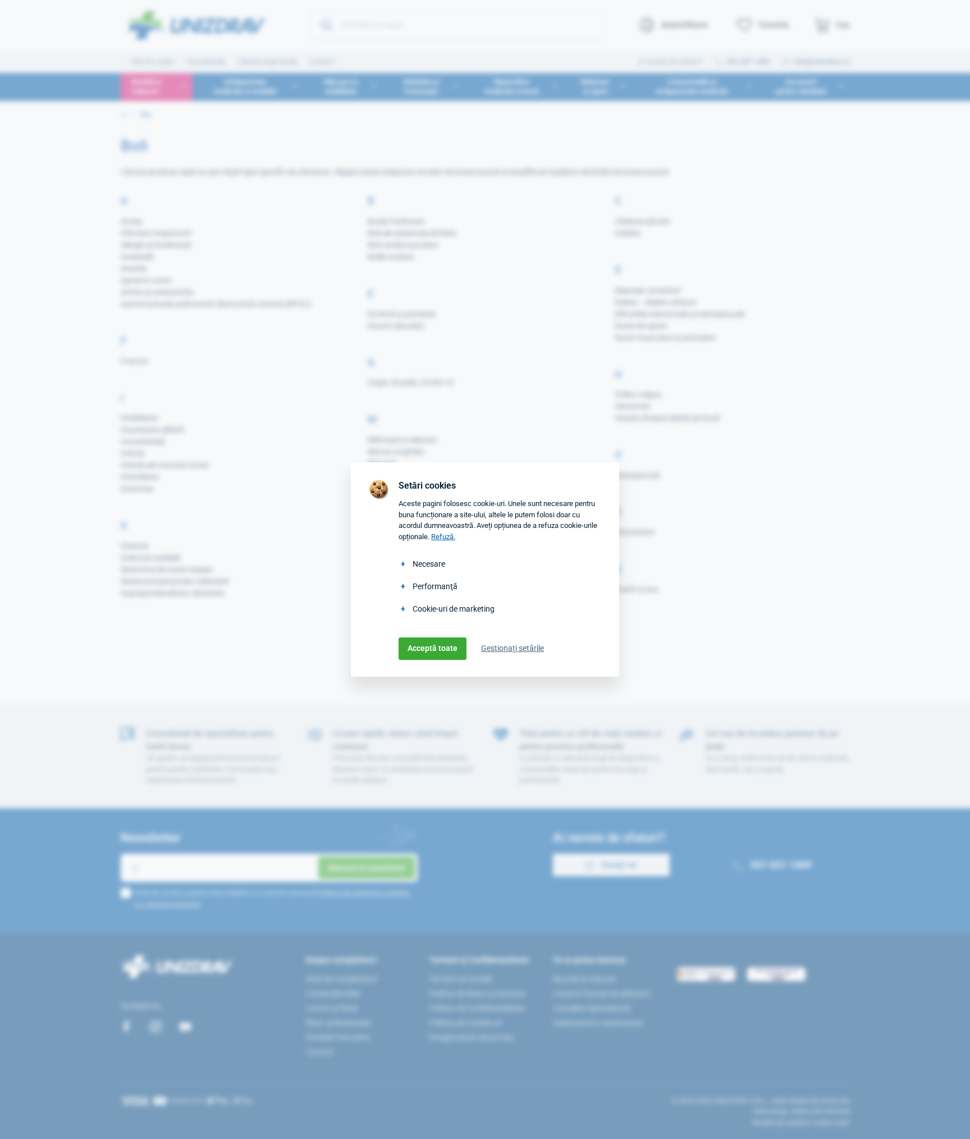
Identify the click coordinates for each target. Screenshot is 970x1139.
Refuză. (443, 536)
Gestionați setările (512, 648)
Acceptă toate (432, 648)
